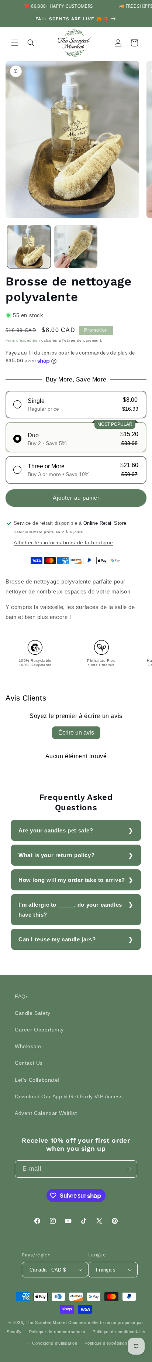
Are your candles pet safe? (55, 830)
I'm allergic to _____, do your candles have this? (70, 909)
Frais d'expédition (23, 340)
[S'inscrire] (129, 1169)
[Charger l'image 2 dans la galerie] (75, 246)
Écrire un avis (76, 732)
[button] (15, 43)
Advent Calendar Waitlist (46, 1113)
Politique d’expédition (105, 1343)
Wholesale (28, 1046)
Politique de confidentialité (119, 1332)
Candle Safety (33, 1013)
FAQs (21, 996)
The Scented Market (46, 1322)
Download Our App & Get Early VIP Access (68, 1096)
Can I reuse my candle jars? (57, 939)
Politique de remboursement (57, 1332)
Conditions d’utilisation (54, 1343)
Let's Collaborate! (37, 1080)
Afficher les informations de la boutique (63, 542)
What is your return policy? (56, 855)
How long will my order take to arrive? (71, 880)
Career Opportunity (39, 1030)
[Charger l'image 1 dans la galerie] (29, 246)
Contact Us (29, 1063)
